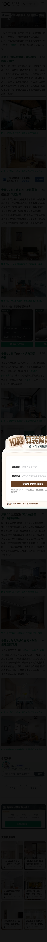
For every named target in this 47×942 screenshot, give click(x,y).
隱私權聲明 (39, 490)
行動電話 (16, 475)
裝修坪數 (16, 467)
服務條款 (31, 490)
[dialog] (23, 471)
